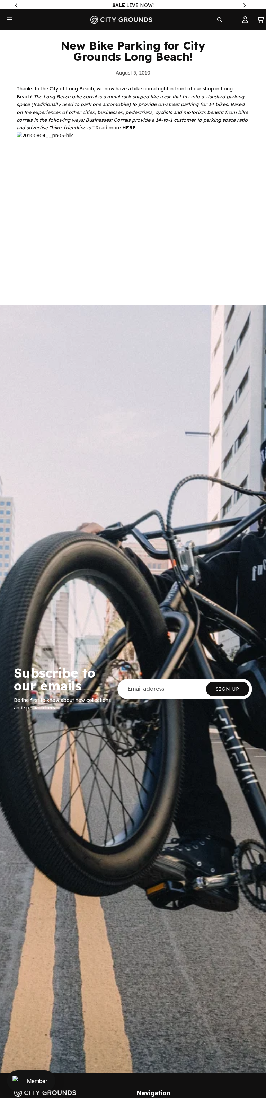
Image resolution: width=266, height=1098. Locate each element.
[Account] (245, 19)
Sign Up (227, 689)
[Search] (219, 19)
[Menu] (9, 19)
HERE (129, 127)
